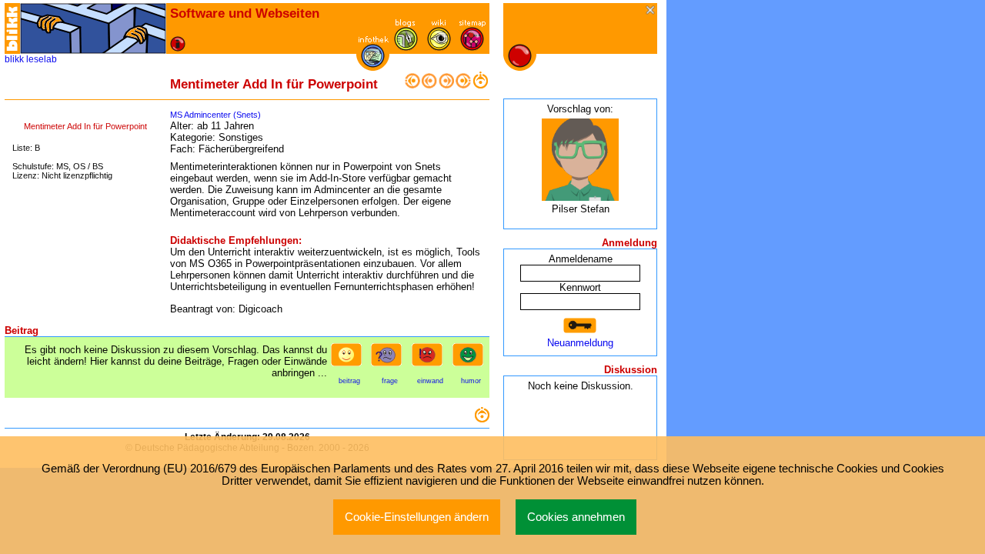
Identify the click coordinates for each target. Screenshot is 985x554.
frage (390, 381)
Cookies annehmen (576, 517)
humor (471, 381)
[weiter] (446, 85)
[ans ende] (463, 85)
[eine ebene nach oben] (480, 85)
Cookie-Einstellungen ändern (417, 517)
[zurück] (429, 85)
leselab (41, 59)
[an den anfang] (412, 85)
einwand (430, 381)
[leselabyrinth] (93, 28)
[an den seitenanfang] (481, 419)
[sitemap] (472, 47)
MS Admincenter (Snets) (215, 114)
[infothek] (373, 64)
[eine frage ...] (389, 359)
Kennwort (580, 287)
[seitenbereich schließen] (651, 11)
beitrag (349, 381)
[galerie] (439, 47)
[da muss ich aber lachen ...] (470, 359)
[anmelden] (580, 326)
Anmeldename (581, 259)
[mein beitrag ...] (349, 359)
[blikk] (12, 28)
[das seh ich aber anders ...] (430, 359)
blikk (14, 59)
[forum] (406, 47)
